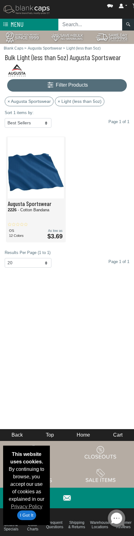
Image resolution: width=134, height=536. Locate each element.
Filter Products (71, 85)
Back (17, 435)
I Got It (26, 515)
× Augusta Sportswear (29, 101)
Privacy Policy (26, 506)
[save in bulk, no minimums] (67, 37)
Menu (16, 24)
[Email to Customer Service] (67, 497)
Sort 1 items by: (19, 112)
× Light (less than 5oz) (80, 101)
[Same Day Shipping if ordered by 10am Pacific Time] (111, 37)
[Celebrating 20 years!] (22, 37)
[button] (91, 4)
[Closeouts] (100, 452)
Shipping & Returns (76, 524)
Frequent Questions (54, 524)
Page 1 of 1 (118, 261)
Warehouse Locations (100, 524)
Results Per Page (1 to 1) (27, 252)
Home (83, 435)
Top (50, 435)
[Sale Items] (100, 475)
